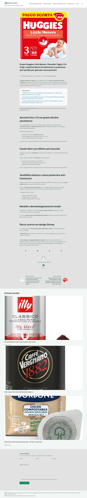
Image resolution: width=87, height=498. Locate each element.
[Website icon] (43, 265)
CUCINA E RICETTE (71, 3)
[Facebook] (26, 250)
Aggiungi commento (24, 464)
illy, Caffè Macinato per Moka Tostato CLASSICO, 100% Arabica (20, 342)
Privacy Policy (32, 495)
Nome (21, 458)
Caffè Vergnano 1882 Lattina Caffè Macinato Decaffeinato (18, 392)
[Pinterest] (49, 250)
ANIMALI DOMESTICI (47, 3)
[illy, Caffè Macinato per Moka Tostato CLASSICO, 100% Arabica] (43, 318)
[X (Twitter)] (38, 250)
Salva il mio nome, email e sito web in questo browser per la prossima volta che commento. (39, 479)
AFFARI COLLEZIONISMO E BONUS (35, 3)
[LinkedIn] (61, 250)
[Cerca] (82, 3)
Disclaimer (25, 495)
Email (37, 458)
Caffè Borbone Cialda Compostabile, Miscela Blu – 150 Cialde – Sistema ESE (23, 442)
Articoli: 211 (43, 268)
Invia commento (24, 482)
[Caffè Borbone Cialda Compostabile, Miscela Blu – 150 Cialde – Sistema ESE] (43, 418)
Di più (77, 3)
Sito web (54, 458)
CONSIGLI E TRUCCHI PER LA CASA (59, 3)
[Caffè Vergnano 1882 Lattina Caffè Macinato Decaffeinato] (43, 368)
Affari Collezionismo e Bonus (50, 76)
